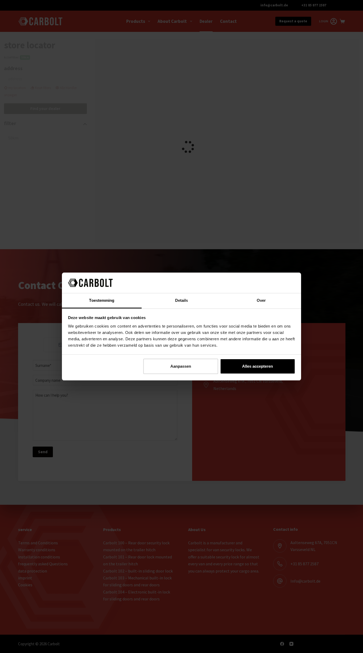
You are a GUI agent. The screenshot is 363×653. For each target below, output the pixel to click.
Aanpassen (180, 366)
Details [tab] (181, 300)
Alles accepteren (257, 366)
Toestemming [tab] (101, 300)
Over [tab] (261, 300)
